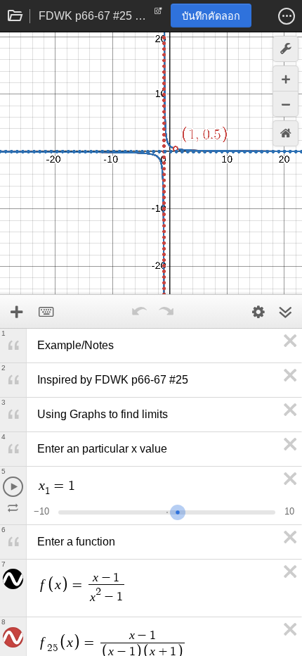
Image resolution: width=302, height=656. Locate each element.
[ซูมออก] (285, 104)
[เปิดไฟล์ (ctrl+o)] (15, 16)
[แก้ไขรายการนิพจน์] (258, 312)
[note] (158, 14)
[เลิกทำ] (139, 312)
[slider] (177, 510)
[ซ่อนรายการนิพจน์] (285, 312)
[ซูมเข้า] (285, 78)
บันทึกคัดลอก (211, 16)
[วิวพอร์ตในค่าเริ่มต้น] (285, 133)
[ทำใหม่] (166, 312)
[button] (287, 16)
